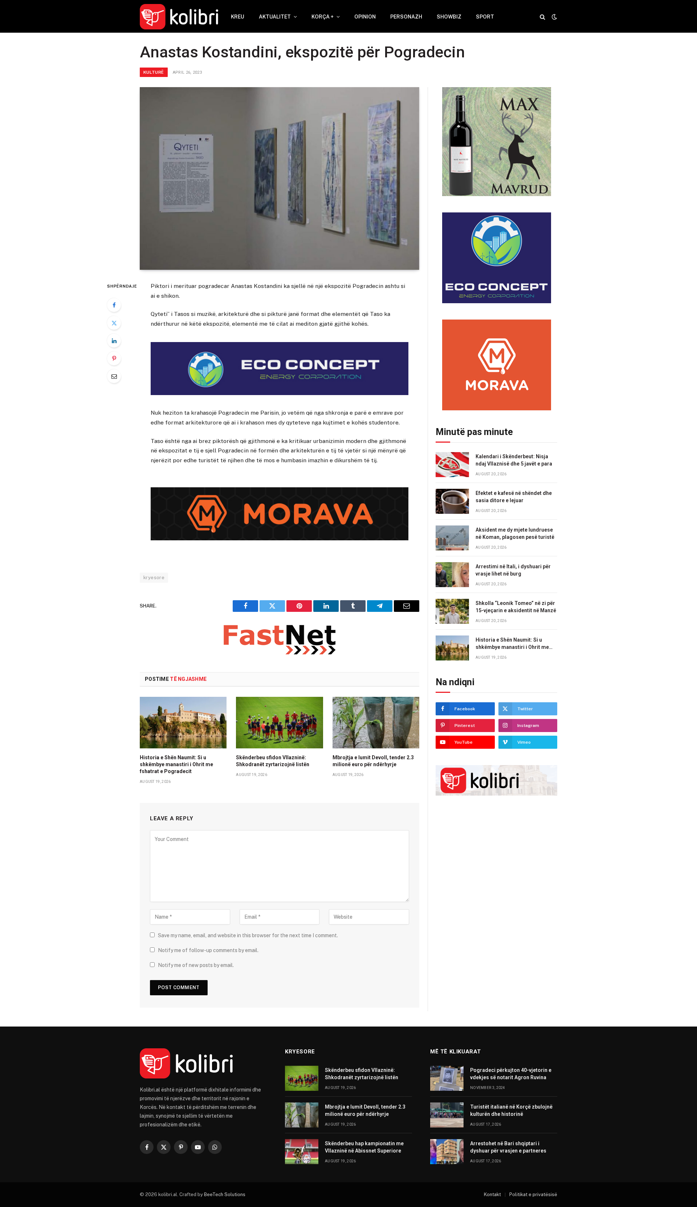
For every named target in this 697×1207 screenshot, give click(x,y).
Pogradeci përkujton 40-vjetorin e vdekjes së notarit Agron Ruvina (510, 1073)
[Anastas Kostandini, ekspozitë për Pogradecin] (279, 178)
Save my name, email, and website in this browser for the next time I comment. (248, 935)
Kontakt (492, 1194)
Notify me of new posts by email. (196, 965)
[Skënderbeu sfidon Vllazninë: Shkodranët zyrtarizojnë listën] (279, 722)
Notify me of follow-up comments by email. (208, 950)
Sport (485, 17)
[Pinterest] (114, 358)
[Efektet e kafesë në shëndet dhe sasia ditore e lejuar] (452, 501)
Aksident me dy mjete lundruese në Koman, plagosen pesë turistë (515, 533)
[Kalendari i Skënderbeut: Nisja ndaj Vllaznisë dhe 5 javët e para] (452, 464)
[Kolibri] (179, 16)
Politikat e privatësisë (533, 1194)
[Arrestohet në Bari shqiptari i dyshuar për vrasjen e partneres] (447, 1151)
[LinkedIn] (114, 341)
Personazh (406, 17)
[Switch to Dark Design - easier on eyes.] (553, 17)
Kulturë (153, 72)
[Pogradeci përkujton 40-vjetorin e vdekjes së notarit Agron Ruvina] (447, 1078)
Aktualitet (275, 17)
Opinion (365, 17)
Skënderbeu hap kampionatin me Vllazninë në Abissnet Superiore (364, 1147)
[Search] (542, 17)
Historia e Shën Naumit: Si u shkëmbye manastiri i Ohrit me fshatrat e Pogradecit (176, 764)
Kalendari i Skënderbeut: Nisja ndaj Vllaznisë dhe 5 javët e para (514, 460)
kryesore (153, 577)
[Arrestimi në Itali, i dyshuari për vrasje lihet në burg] (452, 574)
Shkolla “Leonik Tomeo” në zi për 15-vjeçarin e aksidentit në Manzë (516, 606)
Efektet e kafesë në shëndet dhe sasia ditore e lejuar (514, 496)
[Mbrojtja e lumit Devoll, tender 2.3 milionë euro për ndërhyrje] (376, 722)
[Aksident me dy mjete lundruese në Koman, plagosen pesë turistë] (452, 537)
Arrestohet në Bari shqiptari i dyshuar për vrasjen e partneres (508, 1147)
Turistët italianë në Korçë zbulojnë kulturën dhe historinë (511, 1110)
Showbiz (449, 17)
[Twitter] (114, 323)
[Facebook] (114, 305)
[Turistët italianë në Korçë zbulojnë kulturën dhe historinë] (447, 1114)
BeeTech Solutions (224, 1194)
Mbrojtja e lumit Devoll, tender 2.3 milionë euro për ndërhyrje (373, 761)
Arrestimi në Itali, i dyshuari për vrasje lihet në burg (513, 570)
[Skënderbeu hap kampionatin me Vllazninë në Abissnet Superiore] (301, 1151)
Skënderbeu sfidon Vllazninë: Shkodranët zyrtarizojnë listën (272, 761)
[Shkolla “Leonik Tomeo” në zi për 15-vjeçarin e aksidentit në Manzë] (452, 611)
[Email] (114, 376)
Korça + (322, 17)
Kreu (237, 17)
